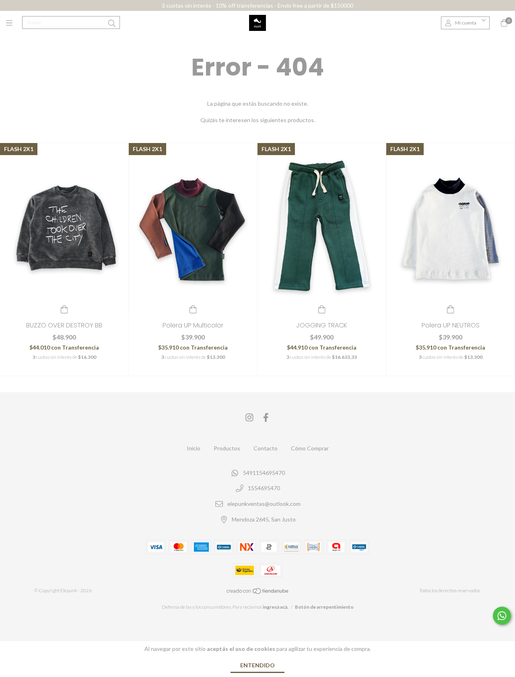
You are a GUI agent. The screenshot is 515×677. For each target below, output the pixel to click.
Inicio (193, 448)
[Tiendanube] (258, 593)
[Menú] (14, 22)
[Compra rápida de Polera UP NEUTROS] (450, 308)
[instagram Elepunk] (249, 417)
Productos (227, 448)
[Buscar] (112, 23)
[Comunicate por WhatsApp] (502, 616)
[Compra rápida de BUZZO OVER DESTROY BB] (64, 308)
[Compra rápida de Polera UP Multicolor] (193, 308)
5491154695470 (264, 472)
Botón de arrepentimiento (324, 607)
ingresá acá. (275, 607)
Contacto (265, 448)
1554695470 (264, 488)
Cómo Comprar (310, 448)
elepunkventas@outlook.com (264, 503)
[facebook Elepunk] (266, 417)
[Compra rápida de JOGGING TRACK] (322, 308)
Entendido (257, 665)
